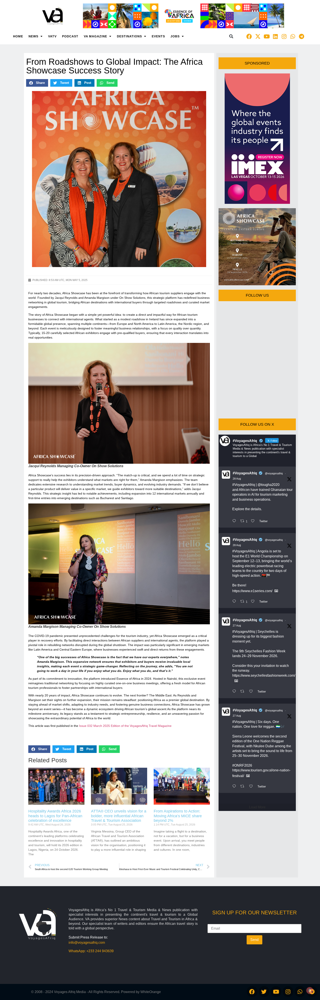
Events (158, 36)
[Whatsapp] (292, 36)
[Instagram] (284, 36)
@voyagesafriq (274, 473)
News (33, 36)
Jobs (175, 36)
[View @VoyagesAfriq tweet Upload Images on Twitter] (276, 591)
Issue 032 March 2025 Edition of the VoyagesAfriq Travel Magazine (125, 726)
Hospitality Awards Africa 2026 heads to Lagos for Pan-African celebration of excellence (55, 816)
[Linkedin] (275, 36)
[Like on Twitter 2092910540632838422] (252, 787)
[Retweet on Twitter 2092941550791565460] (243, 692)
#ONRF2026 (242, 765)
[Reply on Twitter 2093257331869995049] (235, 602)
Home (18, 36)
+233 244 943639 (100, 951)
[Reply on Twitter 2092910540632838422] (235, 787)
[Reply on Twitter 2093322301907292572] (235, 521)
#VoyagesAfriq (245, 473)
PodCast (70, 36)
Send (254, 940)
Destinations (129, 36)
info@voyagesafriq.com (87, 942)
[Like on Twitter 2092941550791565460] (252, 692)
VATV (52, 36)
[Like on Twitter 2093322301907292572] (254, 521)
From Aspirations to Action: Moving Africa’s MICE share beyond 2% (178, 816)
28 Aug (237, 478)
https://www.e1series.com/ (252, 591)
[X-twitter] (258, 36)
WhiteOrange (150, 992)
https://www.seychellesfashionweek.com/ (263, 675)
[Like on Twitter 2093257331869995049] (254, 602)
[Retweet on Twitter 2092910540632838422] (243, 787)
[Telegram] (301, 36)
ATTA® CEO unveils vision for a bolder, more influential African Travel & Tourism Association (118, 816)
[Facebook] (249, 36)
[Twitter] (264, 991)
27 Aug (237, 625)
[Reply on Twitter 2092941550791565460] (235, 692)
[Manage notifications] (309, 990)
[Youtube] (266, 36)
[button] (231, 36)
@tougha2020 (269, 485)
